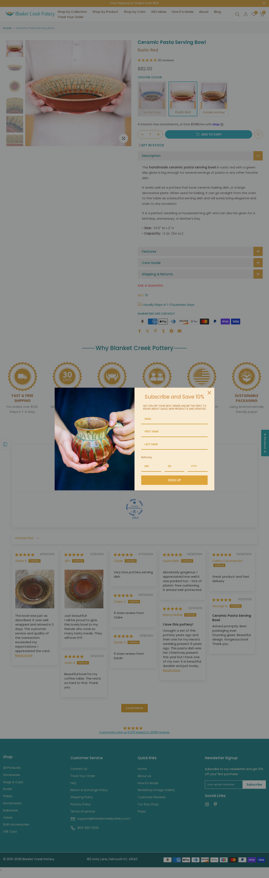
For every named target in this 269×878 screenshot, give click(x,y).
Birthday (146, 457)
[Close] (209, 393)
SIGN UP (174, 480)
